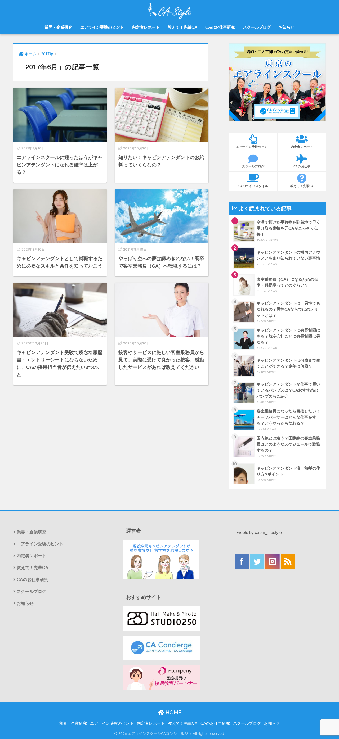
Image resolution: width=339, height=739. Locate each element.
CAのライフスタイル (253, 186)
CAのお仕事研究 (220, 27)
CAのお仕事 (301, 166)
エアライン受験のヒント (102, 27)
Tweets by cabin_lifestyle (258, 532)
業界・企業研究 (58, 27)
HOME (172, 712)
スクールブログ (257, 27)
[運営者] (161, 559)
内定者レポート (146, 27)
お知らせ (287, 27)
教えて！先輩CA (182, 27)
